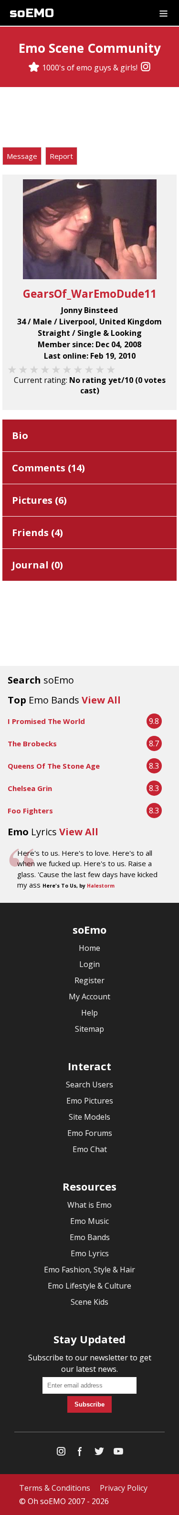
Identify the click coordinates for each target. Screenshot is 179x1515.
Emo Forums (89, 1133)
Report (61, 156)
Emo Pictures (89, 1100)
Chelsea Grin (30, 788)
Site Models (89, 1117)
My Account (89, 996)
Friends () (37, 532)
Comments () (48, 467)
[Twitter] (99, 1453)
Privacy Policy (123, 1488)
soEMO (32, 13)
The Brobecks (32, 743)
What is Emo (89, 1205)
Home (89, 948)
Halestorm (101, 885)
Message (22, 156)
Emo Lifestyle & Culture (89, 1285)
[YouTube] (118, 1453)
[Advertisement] (90, 118)
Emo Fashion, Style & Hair (89, 1269)
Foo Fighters (30, 810)
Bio (20, 435)
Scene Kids (89, 1302)
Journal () (37, 564)
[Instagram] (145, 67)
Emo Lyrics (90, 1253)
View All (101, 700)
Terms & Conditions (54, 1488)
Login (89, 964)
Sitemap (89, 1029)
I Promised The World (46, 721)
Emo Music (89, 1221)
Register (89, 980)
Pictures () (39, 500)
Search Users (89, 1084)
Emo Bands (90, 1237)
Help (89, 1012)
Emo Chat (90, 1149)
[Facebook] (80, 1453)
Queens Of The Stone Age (54, 766)
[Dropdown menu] (163, 12)
